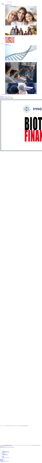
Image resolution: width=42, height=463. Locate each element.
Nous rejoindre (1, 459)
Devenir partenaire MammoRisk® (6, 457)
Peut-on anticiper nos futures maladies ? (10, 447)
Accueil (1, 96)
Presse (4, 96)
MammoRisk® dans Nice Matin (3, 447)
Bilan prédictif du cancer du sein (8, 4)
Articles (3, 456)
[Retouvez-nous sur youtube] (3, 460)
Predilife (2, 43)
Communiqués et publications (5, 454)
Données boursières (7, 44)
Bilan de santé (6, 5)
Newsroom (3, 96)
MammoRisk (2, 3)
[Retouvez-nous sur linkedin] (1, 460)
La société (4, 453)
